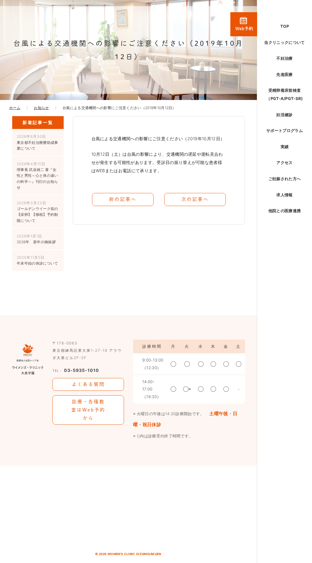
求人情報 (284, 194)
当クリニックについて (284, 42)
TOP (284, 26)
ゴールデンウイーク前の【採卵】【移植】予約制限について (37, 212)
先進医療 (284, 74)
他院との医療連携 (284, 210)
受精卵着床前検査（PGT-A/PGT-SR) (284, 94)
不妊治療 (284, 58)
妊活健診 (284, 114)
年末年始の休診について (37, 260)
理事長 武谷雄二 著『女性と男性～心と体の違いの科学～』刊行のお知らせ (37, 176)
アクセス (284, 162)
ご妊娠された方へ (284, 178)
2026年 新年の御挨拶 (36, 239)
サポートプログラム (284, 130)
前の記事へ (122, 199)
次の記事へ (195, 199)
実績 (285, 146)
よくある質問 (88, 384)
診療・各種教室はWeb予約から (88, 409)
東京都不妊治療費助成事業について (37, 142)
